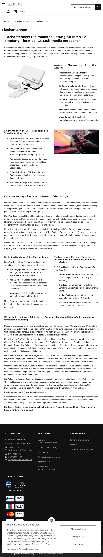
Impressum (11, 549)
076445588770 (14, 454)
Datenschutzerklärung (28, 549)
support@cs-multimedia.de (20, 459)
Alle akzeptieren (78, 529)
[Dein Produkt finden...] (98, 7)
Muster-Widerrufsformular (82, 449)
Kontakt (73, 444)
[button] (8, 11)
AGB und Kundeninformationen (48, 441)
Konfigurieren (78, 537)
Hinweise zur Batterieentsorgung (46, 468)
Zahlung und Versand (79, 440)
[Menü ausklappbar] (3, 4)
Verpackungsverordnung (49, 457)
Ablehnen (78, 544)
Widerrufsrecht (44, 461)
